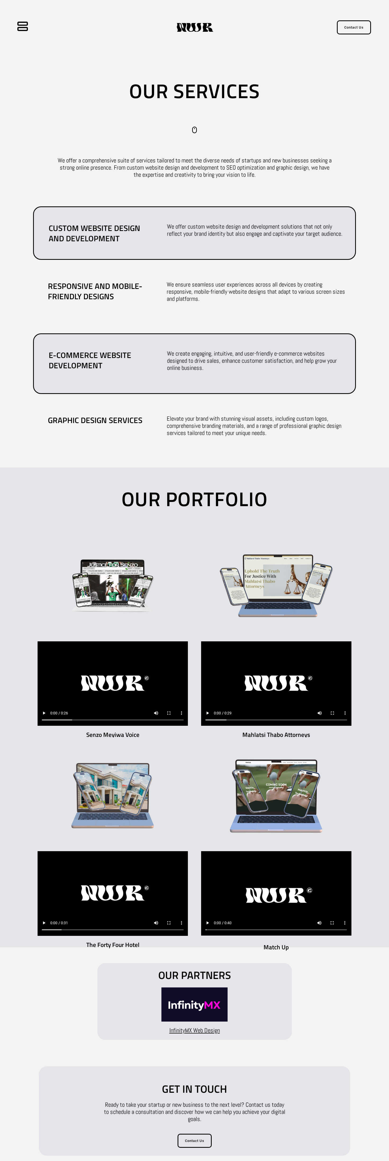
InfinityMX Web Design (194, 1030)
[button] (33, 27)
